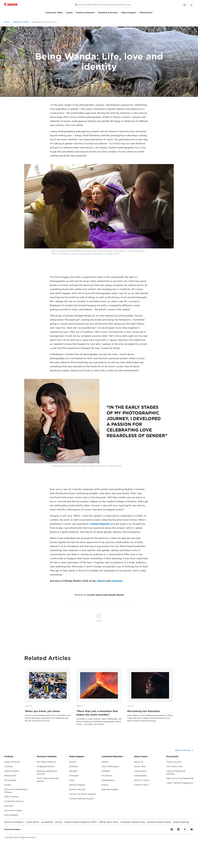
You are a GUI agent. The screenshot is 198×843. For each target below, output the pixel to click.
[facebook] (171, 829)
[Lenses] (74, 12)
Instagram (116, 581)
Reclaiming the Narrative (143, 711)
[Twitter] (185, 829)
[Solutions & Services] (119, 12)
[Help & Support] (137, 12)
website (101, 581)
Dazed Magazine (100, 524)
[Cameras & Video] (64, 12)
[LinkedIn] (178, 829)
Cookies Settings (181, 822)
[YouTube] (191, 829)
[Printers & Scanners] (96, 12)
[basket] (191, 5)
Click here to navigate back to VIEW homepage (99, 92)
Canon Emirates (12, 829)
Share (99, 621)
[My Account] (184, 5)
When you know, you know (42, 711)
